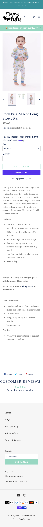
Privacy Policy (11, 426)
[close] (40, 28)
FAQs (7, 419)
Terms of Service (13, 440)
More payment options (21, 178)
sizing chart (27, 286)
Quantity (6, 154)
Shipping (7, 128)
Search (8, 412)
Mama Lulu (20, 516)
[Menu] (39, 17)
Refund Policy (11, 433)
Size (4, 144)
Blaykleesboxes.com (14, 476)
